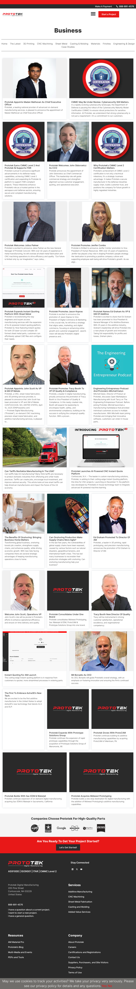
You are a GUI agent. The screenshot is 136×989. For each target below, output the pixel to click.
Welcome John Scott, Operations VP (23, 614)
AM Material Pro (16, 942)
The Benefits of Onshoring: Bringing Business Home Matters (23, 538)
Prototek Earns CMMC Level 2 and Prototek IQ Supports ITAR (22, 166)
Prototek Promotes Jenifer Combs (88, 245)
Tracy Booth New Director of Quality (112, 614)
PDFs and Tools (16, 957)
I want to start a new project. (22, 912)
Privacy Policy (75, 967)
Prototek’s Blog (15, 947)
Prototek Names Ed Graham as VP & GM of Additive (112, 312)
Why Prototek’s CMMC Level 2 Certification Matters (109, 166)
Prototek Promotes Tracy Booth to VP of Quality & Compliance (66, 389)
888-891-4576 (15, 904)
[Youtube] (81, 869)
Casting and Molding (78, 907)
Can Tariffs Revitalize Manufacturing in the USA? (29, 471)
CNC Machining (76, 896)
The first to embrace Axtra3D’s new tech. (23, 694)
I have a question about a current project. (29, 909)
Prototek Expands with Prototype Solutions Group (66, 734)
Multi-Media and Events (20, 952)
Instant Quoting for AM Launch (20, 675)
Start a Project (109, 14)
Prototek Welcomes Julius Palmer (22, 245)
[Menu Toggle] (93, 13)
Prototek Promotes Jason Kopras (66, 311)
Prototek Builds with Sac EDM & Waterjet (25, 796)
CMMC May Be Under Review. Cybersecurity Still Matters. (100, 102)
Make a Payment (103, 6)
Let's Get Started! (68, 847)
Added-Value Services (79, 912)
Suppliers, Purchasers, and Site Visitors (88, 962)
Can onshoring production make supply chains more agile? (65, 538)
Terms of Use (75, 972)
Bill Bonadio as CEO (81, 675)
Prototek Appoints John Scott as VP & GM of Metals (23, 389)
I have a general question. (21, 916)
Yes (104, 986)
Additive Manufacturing (80, 891)
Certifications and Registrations (84, 952)
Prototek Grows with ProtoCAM (110, 732)
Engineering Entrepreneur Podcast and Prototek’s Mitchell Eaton (111, 389)
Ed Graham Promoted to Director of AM (112, 538)
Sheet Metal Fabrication (80, 901)
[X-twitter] (77, 869)
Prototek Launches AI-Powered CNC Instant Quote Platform (97, 472)
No (110, 986)
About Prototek (76, 942)
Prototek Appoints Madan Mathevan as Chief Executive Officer (33, 103)
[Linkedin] (72, 869)
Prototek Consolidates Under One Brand (66, 615)
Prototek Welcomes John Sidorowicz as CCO (67, 166)
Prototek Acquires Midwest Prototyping (91, 796)
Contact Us (74, 957)
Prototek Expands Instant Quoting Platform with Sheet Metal (22, 312)
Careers (72, 947)
